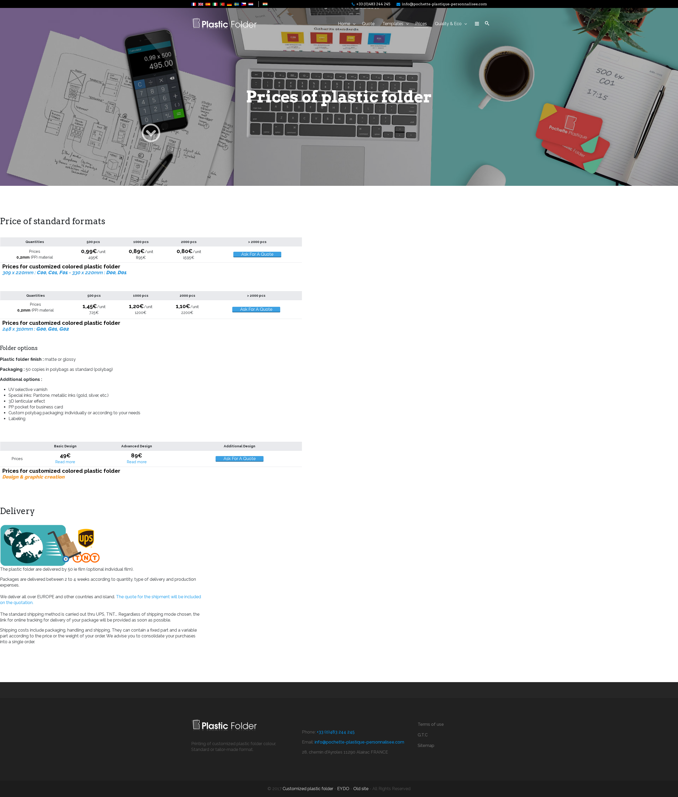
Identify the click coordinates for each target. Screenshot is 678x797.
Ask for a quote (257, 254)
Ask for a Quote (256, 309)
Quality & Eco (448, 23)
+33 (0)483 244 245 (373, 4)
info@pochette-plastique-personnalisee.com (444, 4)
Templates (392, 23)
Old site (360, 788)
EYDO (343, 788)
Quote (368, 23)
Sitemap (426, 745)
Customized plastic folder (308, 788)
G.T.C (423, 734)
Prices (421, 23)
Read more (65, 462)
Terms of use (431, 724)
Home (344, 23)
